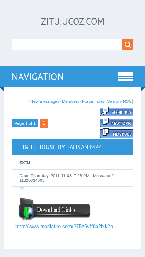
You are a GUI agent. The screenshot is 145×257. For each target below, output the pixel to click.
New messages (45, 101)
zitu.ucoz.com (72, 21)
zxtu (25, 162)
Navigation (38, 77)
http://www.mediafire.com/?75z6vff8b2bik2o (64, 226)
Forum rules (93, 101)
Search (114, 101)
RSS (127, 101)
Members (71, 101)
